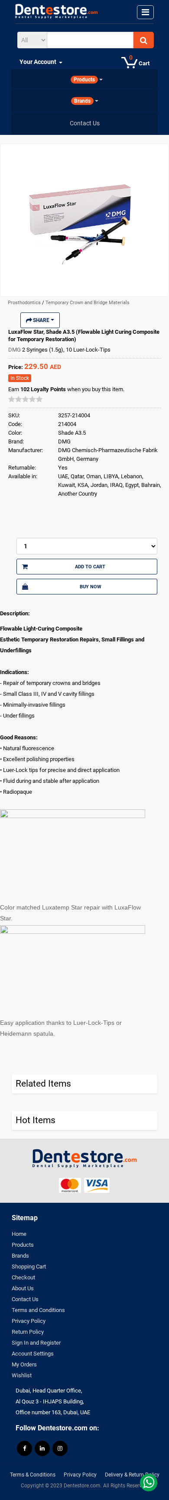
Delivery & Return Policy (132, 1475)
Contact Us (25, 1299)
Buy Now (90, 587)
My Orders (24, 1364)
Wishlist (22, 1375)
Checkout (23, 1277)
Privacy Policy (29, 1321)
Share (41, 320)
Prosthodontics (25, 302)
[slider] (25, 399)
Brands (20, 1255)
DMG (15, 349)
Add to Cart (90, 567)
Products (23, 1245)
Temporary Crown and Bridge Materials (88, 302)
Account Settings (33, 1353)
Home (19, 1234)
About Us (23, 1288)
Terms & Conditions (32, 1475)
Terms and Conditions (38, 1310)
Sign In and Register (36, 1342)
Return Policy (28, 1332)
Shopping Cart (29, 1266)
